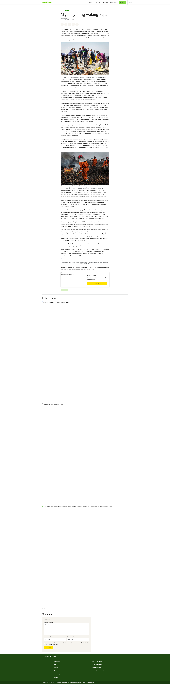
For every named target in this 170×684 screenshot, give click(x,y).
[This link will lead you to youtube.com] (48, 664)
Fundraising (57, 674)
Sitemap (56, 677)
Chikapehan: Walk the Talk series (84, 267)
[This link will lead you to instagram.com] (51, 664)
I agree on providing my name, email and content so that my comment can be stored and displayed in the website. (67, 643)
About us (56, 667)
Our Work (98, 2)
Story (62, 10)
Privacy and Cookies (97, 661)
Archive (94, 674)
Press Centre (57, 661)
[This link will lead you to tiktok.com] (53, 664)
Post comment (48, 647)
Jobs (55, 664)
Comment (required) (48, 622)
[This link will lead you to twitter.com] (45, 664)
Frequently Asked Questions (98, 670)
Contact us (56, 670)
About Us (91, 2)
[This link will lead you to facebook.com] (43, 664)
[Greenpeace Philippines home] (47, 2)
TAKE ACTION (97, 283)
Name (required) (47, 636)
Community (68, 10)
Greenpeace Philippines (50, 656)
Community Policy (96, 667)
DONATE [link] (122, 2)
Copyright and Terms (97, 664)
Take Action (105, 2)
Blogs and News (113, 2)
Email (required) (70, 636)
